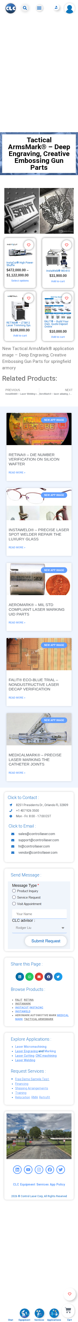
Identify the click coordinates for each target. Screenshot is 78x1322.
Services (42, 1184)
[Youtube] (28, 1169)
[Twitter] (60, 1169)
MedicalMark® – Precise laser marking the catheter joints (35, 759)
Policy (60, 1184)
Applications (54, 1320)
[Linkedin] (17, 1169)
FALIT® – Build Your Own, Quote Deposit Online (56, 324)
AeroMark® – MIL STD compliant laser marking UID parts (37, 609)
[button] (24, 7)
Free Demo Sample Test (32, 1079)
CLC (16, 1184)
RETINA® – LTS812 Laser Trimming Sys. (18, 324)
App (52, 1184)
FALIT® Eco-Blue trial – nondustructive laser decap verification (34, 684)
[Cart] (68, 1311)
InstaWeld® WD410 (58, 270)
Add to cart (58, 281)
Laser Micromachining (30, 1046)
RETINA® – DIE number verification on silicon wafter (34, 459)
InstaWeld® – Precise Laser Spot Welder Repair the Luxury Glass (39, 534)
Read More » (17, 472)
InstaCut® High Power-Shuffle (19, 264)
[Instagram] (39, 1169)
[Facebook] (50, 1169)
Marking (50, 1051)
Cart (69, 1320)
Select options (20, 280)
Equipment (27, 1184)
